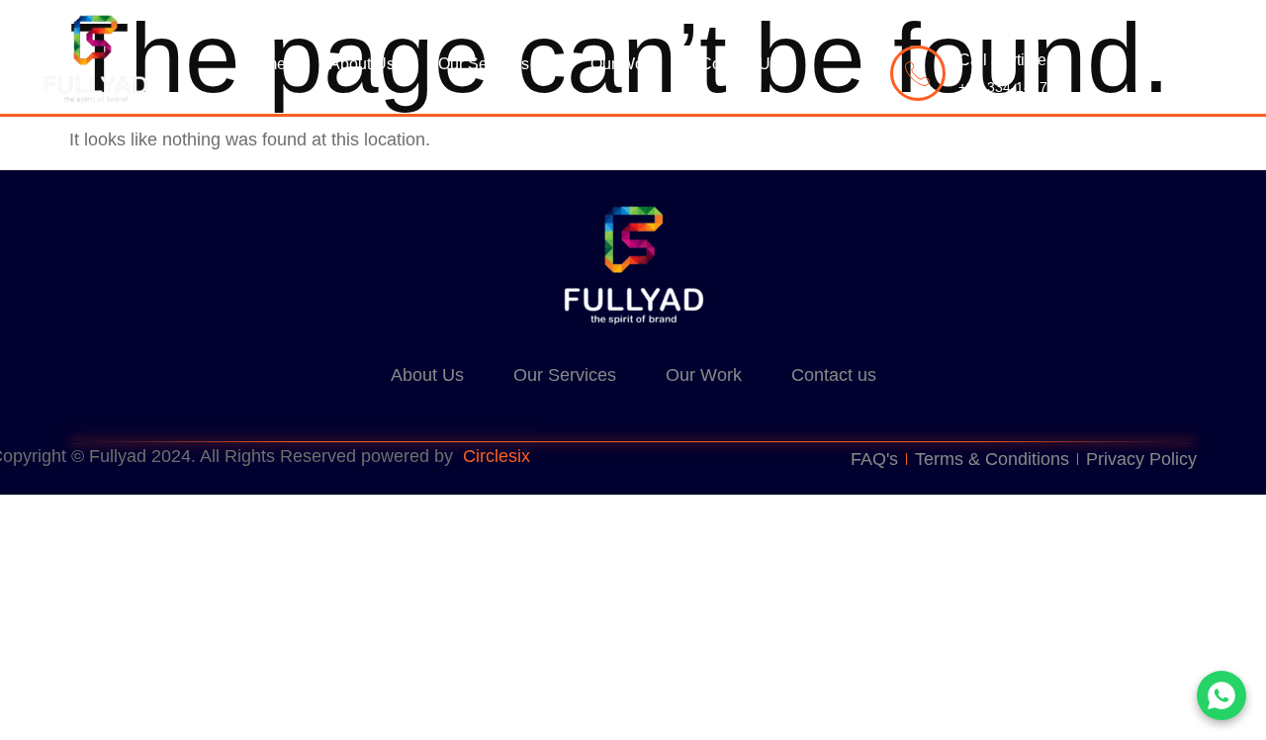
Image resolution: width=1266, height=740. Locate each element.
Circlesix (496, 456)
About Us (362, 63)
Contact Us (739, 63)
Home (264, 63)
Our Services (483, 63)
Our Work (623, 63)
